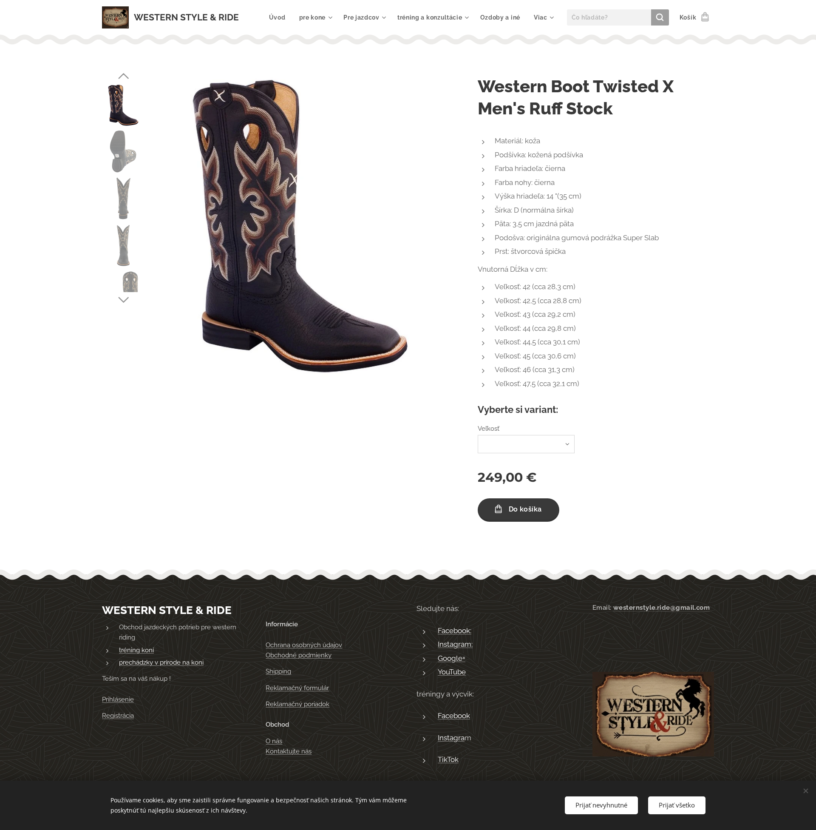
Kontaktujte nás (289, 751)
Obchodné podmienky (299, 655)
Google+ (451, 658)
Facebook (454, 715)
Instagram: (455, 644)
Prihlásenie (118, 699)
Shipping (278, 671)
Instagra (451, 737)
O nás (274, 741)
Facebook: (454, 630)
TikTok (448, 759)
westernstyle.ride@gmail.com (661, 607)
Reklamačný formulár (297, 688)
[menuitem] (279, 17)
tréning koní (136, 650)
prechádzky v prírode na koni (161, 662)
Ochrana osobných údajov (304, 645)
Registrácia (118, 715)
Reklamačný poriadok (297, 704)
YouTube (452, 672)
